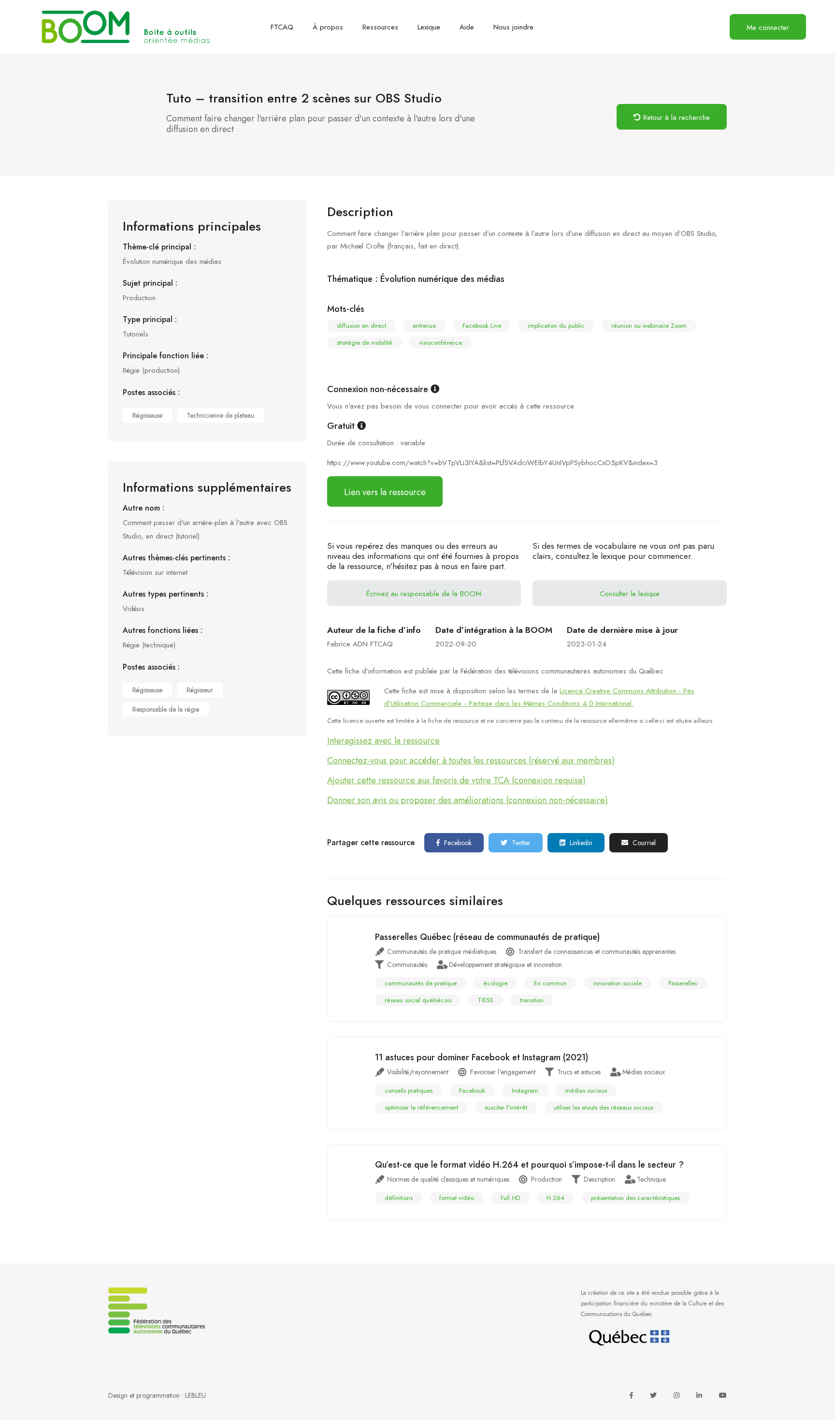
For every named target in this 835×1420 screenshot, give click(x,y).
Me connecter (768, 27)
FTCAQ (282, 27)
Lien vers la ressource (385, 492)
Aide (467, 27)
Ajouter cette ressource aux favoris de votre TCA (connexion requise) (456, 780)
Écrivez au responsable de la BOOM (423, 593)
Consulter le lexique (630, 593)
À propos (328, 27)
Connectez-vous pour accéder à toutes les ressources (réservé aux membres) (471, 760)
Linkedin (580, 843)
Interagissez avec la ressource (383, 740)
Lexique (429, 27)
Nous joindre (513, 27)
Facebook (457, 843)
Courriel (643, 843)
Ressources (380, 27)
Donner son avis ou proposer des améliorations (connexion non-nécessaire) (467, 800)
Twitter (520, 843)
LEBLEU (195, 1395)
